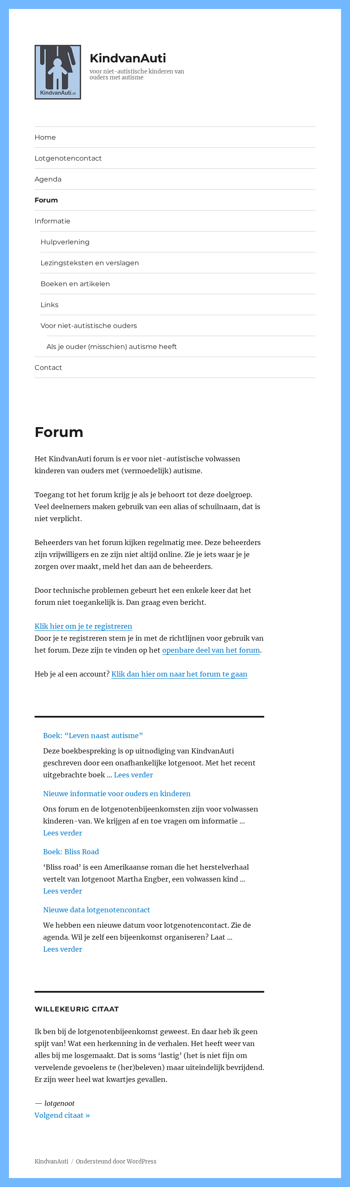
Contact (48, 367)
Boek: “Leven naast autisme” (93, 735)
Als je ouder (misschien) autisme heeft (112, 347)
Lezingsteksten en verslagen (90, 263)
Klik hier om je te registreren (83, 626)
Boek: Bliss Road (71, 851)
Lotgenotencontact (68, 158)
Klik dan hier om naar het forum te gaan (179, 674)
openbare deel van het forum (211, 650)
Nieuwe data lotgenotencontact (96, 910)
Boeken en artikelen (75, 284)
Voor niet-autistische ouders (89, 326)
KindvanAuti (128, 58)
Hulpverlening (65, 242)
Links (49, 305)
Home (45, 137)
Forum (46, 200)
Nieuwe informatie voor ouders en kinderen (117, 793)
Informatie (52, 221)
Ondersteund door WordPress (116, 1161)
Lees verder (133, 775)
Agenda (48, 179)
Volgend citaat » (62, 1115)
